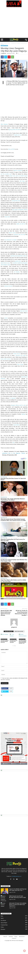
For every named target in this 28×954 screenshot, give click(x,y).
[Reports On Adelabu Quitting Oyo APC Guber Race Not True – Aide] (4, 891)
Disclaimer (11, 936)
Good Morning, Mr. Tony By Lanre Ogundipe (13, 641)
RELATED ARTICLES (8, 631)
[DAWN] (14, 827)
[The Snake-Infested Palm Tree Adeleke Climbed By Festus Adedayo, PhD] (23, 637)
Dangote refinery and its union (18, 405)
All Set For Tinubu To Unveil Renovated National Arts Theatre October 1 (21, 613)
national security (8, 286)
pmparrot (4, 53)
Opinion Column (7, 43)
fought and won (18, 135)
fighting (23, 414)
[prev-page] (13, 645)
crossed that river (16, 200)
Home (2, 43)
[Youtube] (17, 879)
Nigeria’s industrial (17, 170)
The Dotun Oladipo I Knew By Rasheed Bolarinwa (5, 641)
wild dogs (22, 181)
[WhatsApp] (12, 56)
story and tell (11, 149)
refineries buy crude (20, 355)
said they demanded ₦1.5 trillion (18, 255)
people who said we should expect (18, 175)
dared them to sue (5, 262)
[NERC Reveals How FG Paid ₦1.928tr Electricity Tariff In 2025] (4, 898)
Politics (2, 927)
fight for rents (12, 232)
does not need (23, 311)
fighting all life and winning (15, 129)
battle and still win (21, 223)
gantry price (18, 261)
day (13, 442)
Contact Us (14, 938)
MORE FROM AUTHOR (19, 631)
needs (6, 318)
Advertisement (22, 936)
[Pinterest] (9, 56)
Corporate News (4, 924)
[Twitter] (5, 56)
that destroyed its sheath (10, 239)
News (2, 916)
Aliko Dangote (4, 124)
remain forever (16, 353)
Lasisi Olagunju (22, 598)
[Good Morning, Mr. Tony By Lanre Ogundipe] (14, 637)
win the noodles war (6, 174)
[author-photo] (14, 622)
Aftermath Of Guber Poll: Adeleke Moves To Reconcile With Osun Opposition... (17, 904)
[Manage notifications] (24, 951)
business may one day (19, 234)
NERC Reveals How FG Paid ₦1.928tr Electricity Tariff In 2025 (17, 896)
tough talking (16, 424)
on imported (13, 398)
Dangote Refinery (14, 598)
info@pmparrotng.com (16, 876)
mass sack (7, 216)
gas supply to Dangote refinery (19, 209)
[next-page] (15, 645)
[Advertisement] (14, 23)
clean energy (20, 364)
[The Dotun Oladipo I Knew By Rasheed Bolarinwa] (5, 637)
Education (3, 929)
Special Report (4, 922)
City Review (3, 920)
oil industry (16, 271)
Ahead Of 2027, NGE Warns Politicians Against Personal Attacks (6, 613)
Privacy (15, 936)
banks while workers (6, 359)
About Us (5, 936)
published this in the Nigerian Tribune (13, 453)
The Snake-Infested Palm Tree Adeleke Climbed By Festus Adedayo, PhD (22, 642)
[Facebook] (2, 56)
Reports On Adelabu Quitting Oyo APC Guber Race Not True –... (18, 889)
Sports (2, 918)
